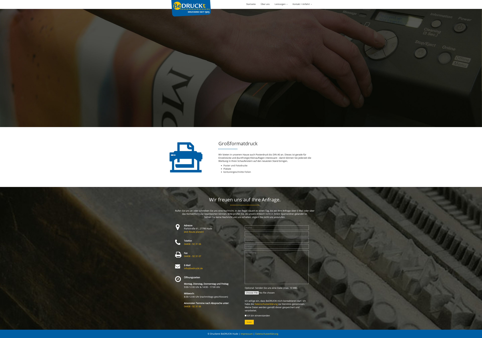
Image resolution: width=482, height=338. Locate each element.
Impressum (247, 333)
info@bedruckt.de (193, 268)
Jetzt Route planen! (194, 231)
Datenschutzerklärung (266, 303)
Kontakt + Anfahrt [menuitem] (301, 4)
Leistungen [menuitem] (280, 4)
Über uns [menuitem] (265, 4)
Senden (249, 322)
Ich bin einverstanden (258, 315)
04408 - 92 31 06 (192, 243)
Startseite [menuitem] (251, 4)
